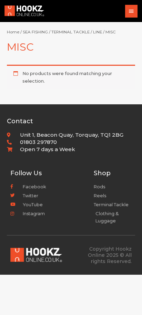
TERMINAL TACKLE (70, 32)
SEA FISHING (35, 32)
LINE (97, 32)
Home (13, 32)
